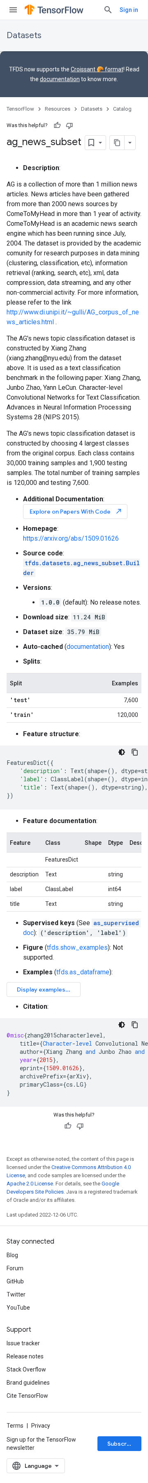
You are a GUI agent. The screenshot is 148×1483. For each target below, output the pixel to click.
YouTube (18, 1307)
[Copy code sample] (134, 752)
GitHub (15, 1281)
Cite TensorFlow (27, 1395)
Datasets (24, 35)
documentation (60, 79)
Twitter (16, 1294)
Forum (15, 1268)
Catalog (122, 109)
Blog (12, 1255)
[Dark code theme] (121, 752)
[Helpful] (57, 125)
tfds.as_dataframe (82, 972)
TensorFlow (20, 109)
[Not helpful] (69, 125)
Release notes (25, 1356)
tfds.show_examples (77, 947)
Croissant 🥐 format (97, 69)
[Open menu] (13, 10)
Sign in (129, 10)
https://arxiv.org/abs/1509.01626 (71, 538)
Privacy (40, 1425)
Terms (15, 1425)
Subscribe (121, 1443)
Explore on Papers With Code (76, 511)
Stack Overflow (26, 1369)
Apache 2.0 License (30, 1183)
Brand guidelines (28, 1382)
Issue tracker (23, 1343)
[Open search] (108, 10)
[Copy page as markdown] (117, 143)
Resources (57, 109)
